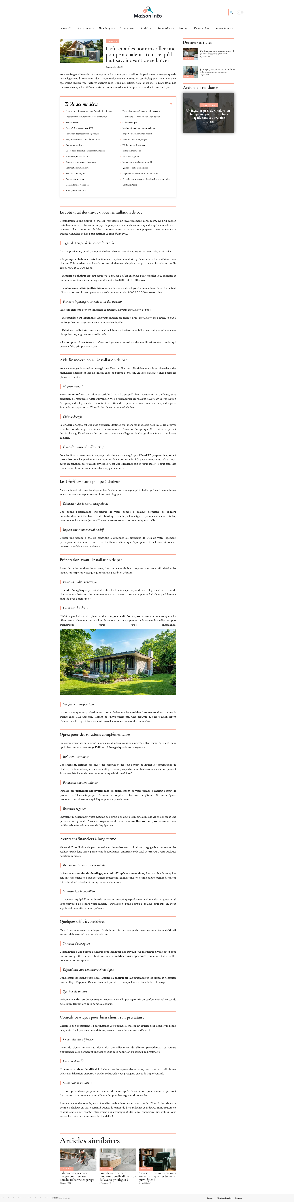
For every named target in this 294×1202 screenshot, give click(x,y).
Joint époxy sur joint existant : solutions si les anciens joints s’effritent (218, 70)
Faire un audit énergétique (135, 139)
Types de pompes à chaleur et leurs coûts (141, 111)
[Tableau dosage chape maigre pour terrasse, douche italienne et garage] (78, 1159)
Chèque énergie (130, 122)
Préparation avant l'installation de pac (83, 139)
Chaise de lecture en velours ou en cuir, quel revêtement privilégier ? (157, 1176)
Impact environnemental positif (137, 133)
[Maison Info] (147, 12)
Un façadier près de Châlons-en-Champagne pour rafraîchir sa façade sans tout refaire (208, 114)
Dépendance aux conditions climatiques (141, 173)
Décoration (106, 1169)
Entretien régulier (131, 156)
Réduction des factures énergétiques (82, 133)
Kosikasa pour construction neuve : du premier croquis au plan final (217, 52)
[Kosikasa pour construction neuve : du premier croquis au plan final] (190, 54)
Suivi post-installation (76, 190)
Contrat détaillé (130, 184)
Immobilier (188, 58)
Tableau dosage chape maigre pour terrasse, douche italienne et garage (77, 1176)
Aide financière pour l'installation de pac (141, 116)
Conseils (112, 41)
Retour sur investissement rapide (138, 162)
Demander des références (77, 184)
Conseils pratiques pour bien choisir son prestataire (146, 179)
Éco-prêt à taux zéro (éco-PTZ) (80, 128)
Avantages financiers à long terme (81, 162)
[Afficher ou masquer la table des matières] (135, 104)
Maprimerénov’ (73, 122)
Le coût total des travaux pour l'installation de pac (89, 111)
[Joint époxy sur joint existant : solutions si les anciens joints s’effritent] (190, 72)
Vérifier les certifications (134, 145)
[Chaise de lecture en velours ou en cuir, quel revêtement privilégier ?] (157, 1159)
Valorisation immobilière (77, 167)
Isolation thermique (132, 150)
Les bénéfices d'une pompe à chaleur (139, 128)
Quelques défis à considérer (135, 167)
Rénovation (67, 1169)
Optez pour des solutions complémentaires (85, 150)
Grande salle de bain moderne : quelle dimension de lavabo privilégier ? (118, 1176)
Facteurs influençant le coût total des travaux (86, 116)
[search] (231, 12)
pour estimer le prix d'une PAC (108, 233)
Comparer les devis (74, 145)
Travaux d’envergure (75, 173)
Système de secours (75, 179)
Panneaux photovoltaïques (78, 156)
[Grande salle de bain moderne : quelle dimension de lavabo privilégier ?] (118, 1159)
